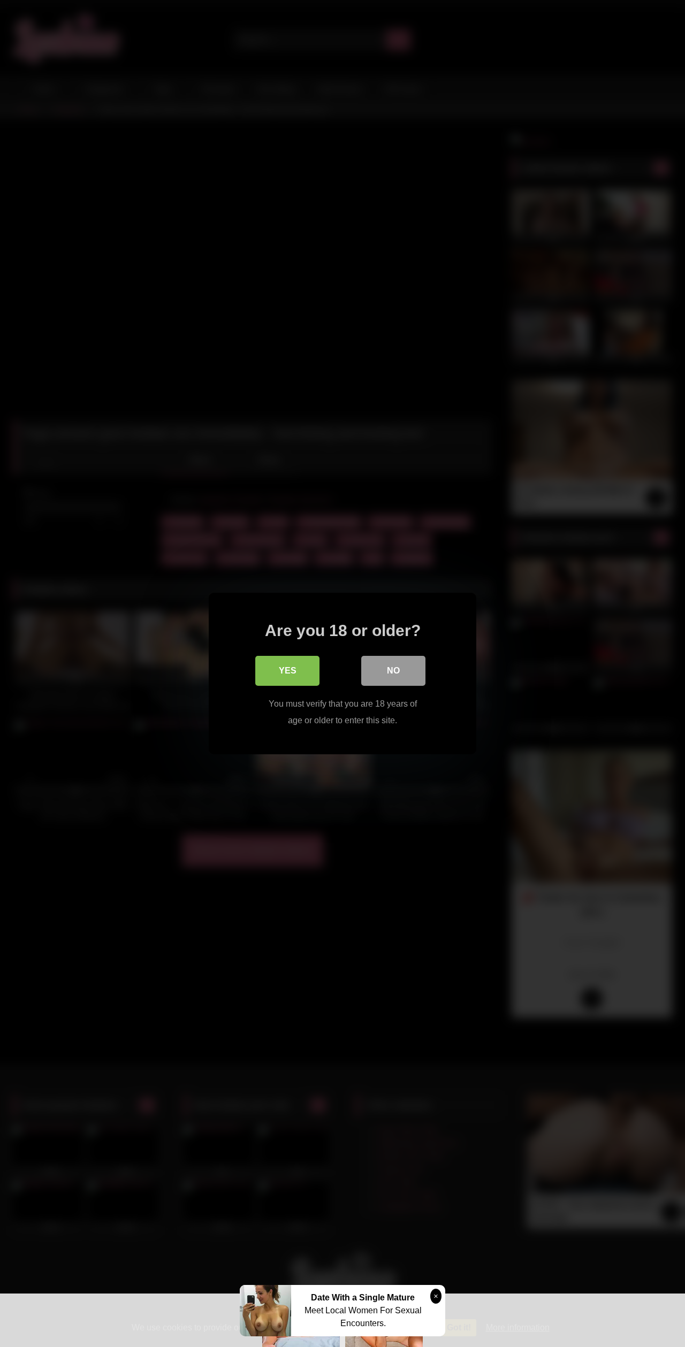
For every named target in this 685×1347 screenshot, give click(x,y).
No (393, 670)
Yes (287, 670)
